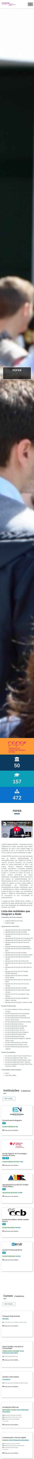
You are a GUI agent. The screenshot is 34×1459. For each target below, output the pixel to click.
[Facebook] (3, 1158)
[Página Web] (4, 1123)
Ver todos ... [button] (9, 1304)
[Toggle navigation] (30, 4)
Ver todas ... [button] (9, 1099)
